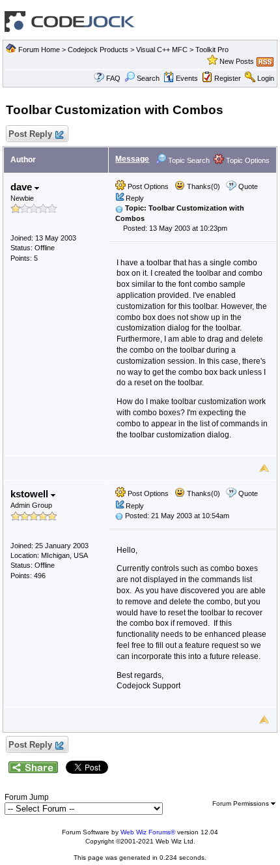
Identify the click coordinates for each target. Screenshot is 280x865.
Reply (135, 198)
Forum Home (39, 49)
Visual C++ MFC (162, 49)
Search (148, 78)
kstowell (30, 493)
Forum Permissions (241, 803)
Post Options (147, 186)
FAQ (113, 78)
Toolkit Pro (212, 49)
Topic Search (188, 160)
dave (22, 186)
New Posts (236, 61)
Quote (248, 186)
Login (265, 78)
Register (227, 78)
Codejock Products (98, 49)
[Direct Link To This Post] (119, 208)
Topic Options (247, 160)
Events (187, 78)
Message (132, 159)
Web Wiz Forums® (147, 832)
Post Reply (30, 134)
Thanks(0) (202, 186)
